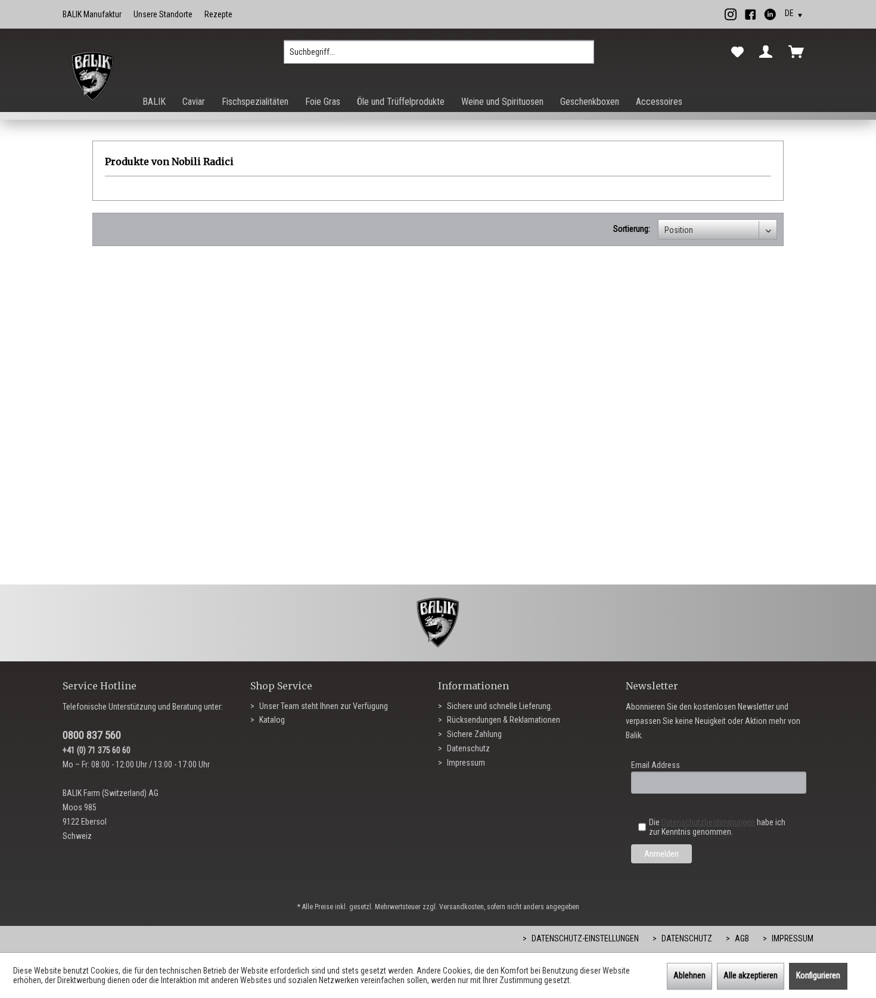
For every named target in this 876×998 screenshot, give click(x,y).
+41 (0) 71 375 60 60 (97, 750)
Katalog (271, 720)
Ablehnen (689, 975)
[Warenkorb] (798, 52)
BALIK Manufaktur (92, 14)
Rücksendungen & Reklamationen (502, 720)
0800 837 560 (92, 735)
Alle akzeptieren (750, 975)
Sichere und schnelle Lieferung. (498, 706)
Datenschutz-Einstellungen (584, 938)
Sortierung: (631, 229)
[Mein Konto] (768, 52)
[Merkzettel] (737, 52)
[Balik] (93, 77)
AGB (741, 938)
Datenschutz (467, 748)
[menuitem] (439, 56)
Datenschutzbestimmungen (708, 822)
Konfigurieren (818, 975)
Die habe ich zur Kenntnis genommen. (717, 827)
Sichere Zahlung (473, 734)
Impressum (465, 762)
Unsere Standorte (162, 14)
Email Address (655, 765)
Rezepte (218, 14)
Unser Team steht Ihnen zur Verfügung (322, 706)
